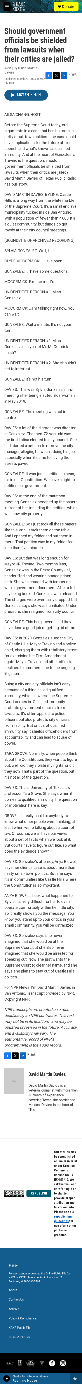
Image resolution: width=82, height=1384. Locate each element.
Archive (14, 1309)
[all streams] (76, 1378)
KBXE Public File (19, 1337)
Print (72, 74)
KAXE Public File (20, 1328)
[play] (6, 1378)
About (13, 1290)
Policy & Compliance (23, 1318)
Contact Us (16, 1299)
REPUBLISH (39, 1193)
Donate (68, 7)
